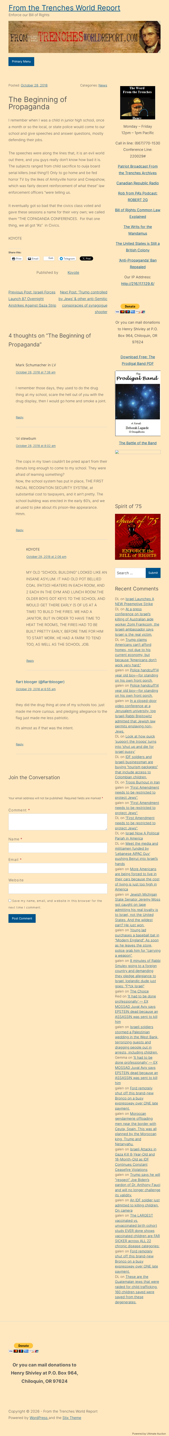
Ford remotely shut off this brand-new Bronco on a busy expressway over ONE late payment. (136, 1098)
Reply (19, 417)
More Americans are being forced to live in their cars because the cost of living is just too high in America (137, 879)
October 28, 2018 (34, 85)
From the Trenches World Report (64, 7)
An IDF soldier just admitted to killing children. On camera (137, 1205)
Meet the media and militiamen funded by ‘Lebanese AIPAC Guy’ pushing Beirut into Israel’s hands (136, 853)
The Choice (139, 991)
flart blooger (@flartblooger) (40, 682)
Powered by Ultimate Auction (149, 1433)
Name (13, 839)
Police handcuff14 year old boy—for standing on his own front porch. (137, 675)
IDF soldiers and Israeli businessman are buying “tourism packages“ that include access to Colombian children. (136, 767)
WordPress (39, 1418)
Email (13, 859)
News (103, 85)
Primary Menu (21, 61)
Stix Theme (71, 1418)
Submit (153, 572)
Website (16, 880)
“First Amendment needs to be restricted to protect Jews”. (137, 792)
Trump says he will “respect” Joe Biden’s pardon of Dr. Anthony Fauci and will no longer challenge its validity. (137, 1185)
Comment (19, 810)
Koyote (73, 272)
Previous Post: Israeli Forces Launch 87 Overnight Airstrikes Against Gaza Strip (32, 298)
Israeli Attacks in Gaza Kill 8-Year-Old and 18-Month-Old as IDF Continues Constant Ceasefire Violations (135, 1159)
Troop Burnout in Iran (143, 782)
